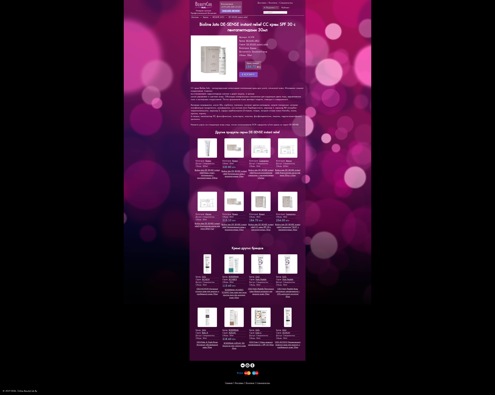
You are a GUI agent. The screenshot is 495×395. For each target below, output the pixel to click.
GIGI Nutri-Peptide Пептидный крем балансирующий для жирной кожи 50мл (261, 291)
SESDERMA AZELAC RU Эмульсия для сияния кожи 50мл (234, 346)
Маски (289, 160)
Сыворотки (264, 160)
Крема (253, 48)
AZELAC (232, 332)
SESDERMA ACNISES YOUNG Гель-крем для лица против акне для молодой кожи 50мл (234, 294)
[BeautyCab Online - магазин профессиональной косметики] (203, 8)
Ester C (259, 332)
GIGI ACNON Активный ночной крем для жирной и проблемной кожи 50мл (207, 291)
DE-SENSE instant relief (257, 44)
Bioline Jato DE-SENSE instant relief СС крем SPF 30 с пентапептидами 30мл (261, 227)
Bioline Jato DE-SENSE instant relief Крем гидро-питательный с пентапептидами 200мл (207, 174)
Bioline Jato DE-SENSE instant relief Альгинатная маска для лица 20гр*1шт (207, 226)
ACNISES (233, 279)
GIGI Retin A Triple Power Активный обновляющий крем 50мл (207, 344)
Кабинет (285, 7)
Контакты (273, 2)
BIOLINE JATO (252, 40)
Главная (229, 383)
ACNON (206, 279)
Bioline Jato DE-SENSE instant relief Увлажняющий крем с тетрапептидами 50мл (234, 227)
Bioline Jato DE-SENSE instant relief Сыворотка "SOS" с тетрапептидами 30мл (287, 227)
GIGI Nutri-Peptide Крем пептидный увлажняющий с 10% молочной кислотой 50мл (288, 293)
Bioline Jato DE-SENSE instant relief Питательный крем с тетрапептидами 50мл (234, 174)
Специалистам (286, 2)
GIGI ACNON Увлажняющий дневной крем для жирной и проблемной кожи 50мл (287, 344)
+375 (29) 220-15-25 (231, 7)
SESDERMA (234, 276)
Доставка (262, 2)
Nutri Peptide (261, 279)
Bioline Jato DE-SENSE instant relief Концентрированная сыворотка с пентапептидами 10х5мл (261, 174)
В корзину (248, 74)
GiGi (204, 276)
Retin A (205, 332)
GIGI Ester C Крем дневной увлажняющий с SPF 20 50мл (261, 343)
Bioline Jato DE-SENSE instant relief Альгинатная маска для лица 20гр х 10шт (287, 173)
